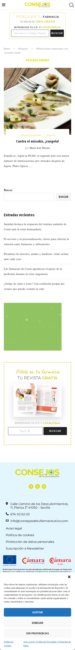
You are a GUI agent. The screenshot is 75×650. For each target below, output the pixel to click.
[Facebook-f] (31, 486)
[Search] (71, 5)
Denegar (37, 623)
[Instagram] (44, 486)
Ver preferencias (37, 633)
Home (7, 48)
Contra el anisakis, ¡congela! (37, 141)
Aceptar (37, 612)
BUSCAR (57, 33)
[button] (69, 577)
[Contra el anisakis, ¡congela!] (37, 101)
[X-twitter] (37, 486)
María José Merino (40, 148)
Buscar (8, 190)
